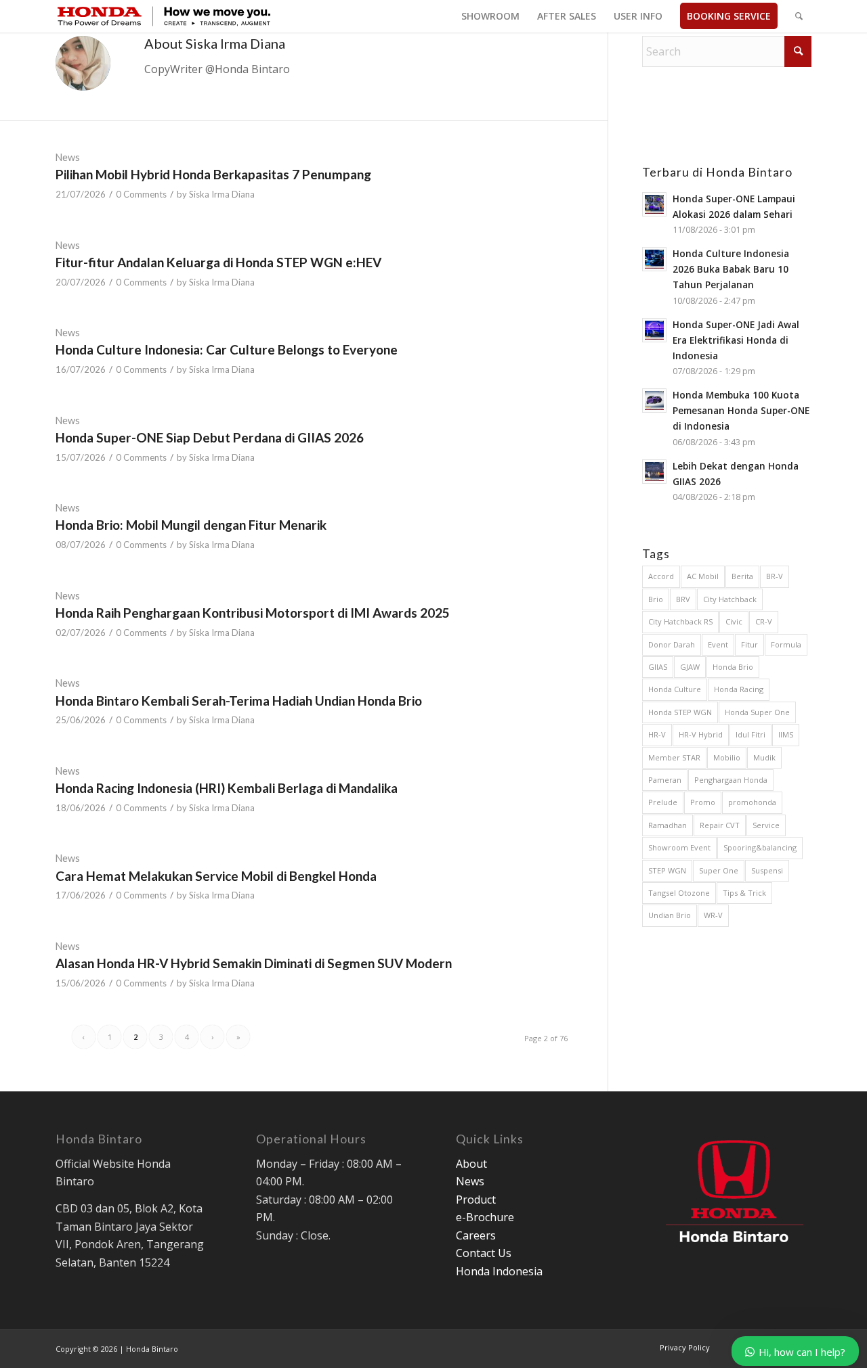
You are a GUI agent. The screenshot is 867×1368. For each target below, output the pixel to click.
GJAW (690, 667)
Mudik (764, 757)
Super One (718, 870)
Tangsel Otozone (679, 893)
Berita (742, 576)
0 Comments (141, 194)
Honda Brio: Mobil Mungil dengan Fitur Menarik (191, 524)
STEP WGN (667, 870)
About (471, 1163)
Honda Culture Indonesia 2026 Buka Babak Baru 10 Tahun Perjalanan (731, 269)
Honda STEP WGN (680, 712)
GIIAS (657, 667)
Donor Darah (671, 644)
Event (718, 644)
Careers (476, 1235)
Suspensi (767, 870)
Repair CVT (720, 825)
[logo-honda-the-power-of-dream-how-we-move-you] (164, 16)
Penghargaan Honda (730, 780)
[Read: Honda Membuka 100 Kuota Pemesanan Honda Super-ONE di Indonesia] (654, 400)
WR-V (713, 915)
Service (766, 825)
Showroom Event (679, 847)
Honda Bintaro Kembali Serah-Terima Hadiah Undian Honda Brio (239, 700)
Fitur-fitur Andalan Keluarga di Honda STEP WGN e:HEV (218, 262)
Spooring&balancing (760, 847)
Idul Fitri (750, 734)
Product (476, 1199)
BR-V (774, 576)
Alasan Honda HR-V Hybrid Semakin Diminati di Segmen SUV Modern (254, 963)
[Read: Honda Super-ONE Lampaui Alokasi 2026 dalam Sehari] (654, 204)
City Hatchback (730, 599)
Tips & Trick (744, 893)
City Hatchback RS (680, 621)
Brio (655, 599)
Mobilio (726, 757)
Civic (733, 621)
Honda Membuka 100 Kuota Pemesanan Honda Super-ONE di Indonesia (741, 410)
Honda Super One (757, 712)
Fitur (749, 644)
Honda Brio (733, 667)
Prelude (662, 802)
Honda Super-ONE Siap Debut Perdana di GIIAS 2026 (210, 437)
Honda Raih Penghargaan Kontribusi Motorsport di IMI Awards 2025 (253, 612)
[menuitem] (490, 16)
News (68, 157)
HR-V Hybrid (701, 734)
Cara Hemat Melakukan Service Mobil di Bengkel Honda (216, 876)
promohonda (752, 802)
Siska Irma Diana (222, 194)
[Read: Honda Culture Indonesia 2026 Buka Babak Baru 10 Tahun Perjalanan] (654, 259)
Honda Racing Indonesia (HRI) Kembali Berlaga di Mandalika (227, 788)
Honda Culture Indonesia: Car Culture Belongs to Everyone (227, 349)
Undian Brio (669, 915)
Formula (786, 644)
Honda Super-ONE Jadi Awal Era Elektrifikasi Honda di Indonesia (736, 340)
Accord (661, 576)
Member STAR (674, 757)
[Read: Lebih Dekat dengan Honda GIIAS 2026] (654, 471)
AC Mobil (703, 576)
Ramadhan (667, 825)
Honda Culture (674, 689)
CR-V (763, 621)
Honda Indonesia (499, 1271)
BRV (683, 599)
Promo (702, 802)
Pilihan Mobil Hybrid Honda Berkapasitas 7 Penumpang (213, 174)
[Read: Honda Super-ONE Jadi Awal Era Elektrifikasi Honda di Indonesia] (654, 330)
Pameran (664, 780)
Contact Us (483, 1253)
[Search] (798, 16)
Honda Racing (738, 689)
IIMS (785, 734)
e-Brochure (485, 1217)
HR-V (657, 734)
